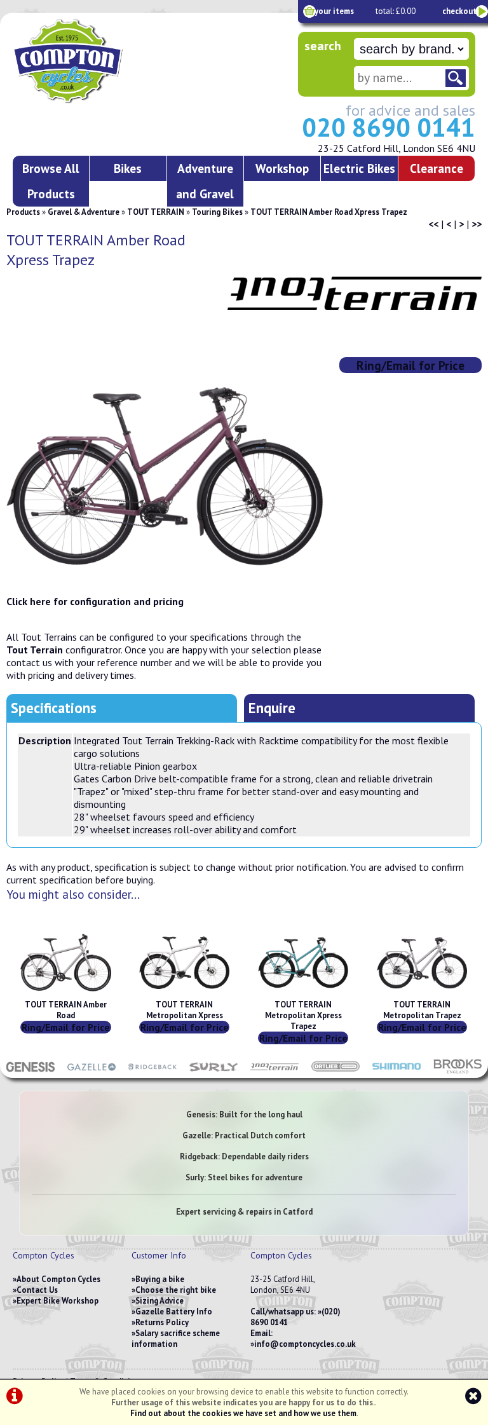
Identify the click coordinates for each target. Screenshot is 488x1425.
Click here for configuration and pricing (95, 601)
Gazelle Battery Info (173, 1311)
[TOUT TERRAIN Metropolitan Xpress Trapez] (303, 993)
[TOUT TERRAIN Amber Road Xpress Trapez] (164, 476)
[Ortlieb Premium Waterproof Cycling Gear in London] (335, 1071)
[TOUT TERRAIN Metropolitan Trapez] (422, 993)
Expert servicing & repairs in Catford (244, 1211)
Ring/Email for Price (410, 365)
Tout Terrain (34, 649)
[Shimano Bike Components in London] (396, 1071)
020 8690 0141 (388, 127)
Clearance (436, 168)
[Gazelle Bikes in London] (91, 1071)
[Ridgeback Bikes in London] (152, 1071)
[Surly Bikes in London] (213, 1071)
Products (23, 212)
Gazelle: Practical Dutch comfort (244, 1135)
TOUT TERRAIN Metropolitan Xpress (184, 1010)
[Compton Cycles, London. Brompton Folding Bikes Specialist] (101, 100)
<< (433, 223)
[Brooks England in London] (457, 1071)
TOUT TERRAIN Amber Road (66, 1010)
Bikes (128, 168)
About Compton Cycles (58, 1279)
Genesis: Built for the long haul (244, 1114)
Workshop (282, 168)
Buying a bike (159, 1279)
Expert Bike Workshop (57, 1300)
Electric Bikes (359, 168)
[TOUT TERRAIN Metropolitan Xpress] (184, 993)
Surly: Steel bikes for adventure (244, 1177)
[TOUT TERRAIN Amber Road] (65, 993)
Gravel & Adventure (83, 212)
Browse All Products (50, 180)
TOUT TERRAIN (155, 212)
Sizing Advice (159, 1300)
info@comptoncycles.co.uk (305, 1344)
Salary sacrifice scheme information (176, 1338)
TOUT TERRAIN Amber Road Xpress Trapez (328, 212)
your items (334, 11)
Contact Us (37, 1290)
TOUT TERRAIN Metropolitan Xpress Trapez (303, 1015)
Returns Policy (162, 1322)
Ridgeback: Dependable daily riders (244, 1156)
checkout (459, 11)
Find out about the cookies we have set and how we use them (243, 1413)
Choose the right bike (175, 1290)
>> (476, 223)
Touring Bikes (217, 212)
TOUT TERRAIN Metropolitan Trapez (422, 1010)
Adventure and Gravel (205, 180)
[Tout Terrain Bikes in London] (274, 1071)
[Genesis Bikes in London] (30, 1071)
